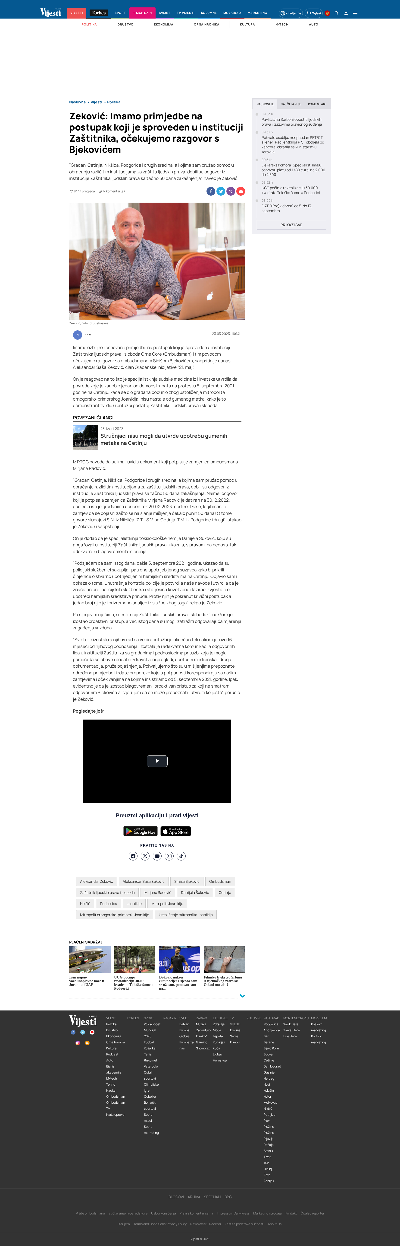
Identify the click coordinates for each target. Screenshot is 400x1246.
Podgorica (108, 903)
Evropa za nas (186, 1045)
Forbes (133, 1018)
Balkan (184, 1024)
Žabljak (269, 1181)
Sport (149, 1018)
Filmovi (235, 1042)
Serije (234, 1036)
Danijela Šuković (195, 892)
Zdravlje (219, 1024)
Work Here (290, 1024)
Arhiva (194, 1196)
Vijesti (111, 1018)
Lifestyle (220, 1018)
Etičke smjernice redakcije (128, 1213)
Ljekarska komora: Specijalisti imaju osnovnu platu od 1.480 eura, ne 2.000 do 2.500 (293, 170)
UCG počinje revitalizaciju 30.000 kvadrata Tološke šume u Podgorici (291, 190)
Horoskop (220, 1060)
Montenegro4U (296, 1018)
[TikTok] (181, 856)
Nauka (111, 1090)
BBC (228, 1196)
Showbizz (203, 1048)
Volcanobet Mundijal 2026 (152, 1030)
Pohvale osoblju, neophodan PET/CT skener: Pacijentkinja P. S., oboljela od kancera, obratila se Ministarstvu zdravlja (293, 144)
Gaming (201, 1042)
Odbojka (150, 1096)
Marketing (319, 1018)
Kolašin (269, 1090)
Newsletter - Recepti (205, 1224)
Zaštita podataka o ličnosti (244, 1224)
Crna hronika (115, 1042)
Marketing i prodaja (267, 1213)
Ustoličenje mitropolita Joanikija (186, 914)
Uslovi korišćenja (163, 1213)
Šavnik (268, 1151)
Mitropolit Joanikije (167, 903)
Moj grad (271, 1018)
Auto (109, 1060)
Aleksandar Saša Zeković (144, 881)
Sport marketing (151, 1130)
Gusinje (269, 1072)
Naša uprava (115, 1114)
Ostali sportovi (150, 1075)
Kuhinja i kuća (219, 1045)
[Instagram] (169, 856)
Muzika (201, 1024)
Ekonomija (113, 1036)
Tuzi (266, 1163)
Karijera (124, 1224)
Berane (269, 1042)
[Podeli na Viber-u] (230, 191)
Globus (184, 1036)
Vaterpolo (151, 1066)
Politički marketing (318, 1039)
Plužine (269, 1127)
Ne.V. (87, 335)
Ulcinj (268, 1169)
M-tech (111, 1078)
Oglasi (316, 13)
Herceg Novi (269, 1081)
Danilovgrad (272, 1066)
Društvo (112, 1030)
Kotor (267, 1096)
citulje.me (293, 13)
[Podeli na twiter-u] (220, 191)
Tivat (267, 1157)
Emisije (235, 1030)
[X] (145, 856)
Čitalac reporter (312, 1213)
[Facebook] (133, 856)
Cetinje (225, 892)
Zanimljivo (203, 1030)
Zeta (267, 1175)
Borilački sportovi (150, 1105)
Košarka (150, 1048)
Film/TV (201, 1036)
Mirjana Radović (157, 892)
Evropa (184, 1030)
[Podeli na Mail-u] (240, 191)
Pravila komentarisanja (196, 1213)
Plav (267, 1121)
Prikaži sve (291, 224)
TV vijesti (235, 1021)
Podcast (112, 1054)
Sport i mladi (148, 1117)
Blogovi (176, 1196)
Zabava (201, 1018)
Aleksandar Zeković (96, 881)
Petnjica (269, 1114)
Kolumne (254, 1018)
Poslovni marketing (318, 1027)
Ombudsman (220, 881)
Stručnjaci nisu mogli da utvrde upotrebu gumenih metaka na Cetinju (163, 439)
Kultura (111, 1048)
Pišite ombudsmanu (90, 1213)
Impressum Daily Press (233, 1213)
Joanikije (134, 903)
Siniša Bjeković (187, 881)
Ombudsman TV (115, 1105)
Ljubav (217, 1054)
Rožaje (269, 1145)
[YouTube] (157, 856)
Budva (268, 1054)
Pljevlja (269, 1139)
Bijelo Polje (271, 1048)
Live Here (290, 1036)
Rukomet (150, 1060)
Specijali (212, 1196)
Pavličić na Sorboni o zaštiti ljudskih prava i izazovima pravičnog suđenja (292, 122)
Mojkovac (271, 1102)
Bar (266, 1036)
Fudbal (149, 1042)
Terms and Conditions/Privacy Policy (160, 1224)
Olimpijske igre (151, 1087)
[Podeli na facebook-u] (210, 191)
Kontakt (291, 1213)
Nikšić (85, 903)
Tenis (148, 1054)
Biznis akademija (113, 1069)
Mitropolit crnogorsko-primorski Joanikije (114, 914)
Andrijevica (272, 1030)
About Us (274, 1224)
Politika (111, 1024)
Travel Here (291, 1030)
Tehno (110, 1084)
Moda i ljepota (218, 1033)
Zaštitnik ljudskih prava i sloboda (107, 892)
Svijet (184, 1018)
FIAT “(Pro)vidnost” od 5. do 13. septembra (287, 208)
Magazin (169, 1018)
